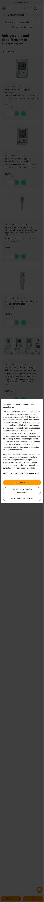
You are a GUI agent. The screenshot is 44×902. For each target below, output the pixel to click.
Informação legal (31, 473)
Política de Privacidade (13, 473)
